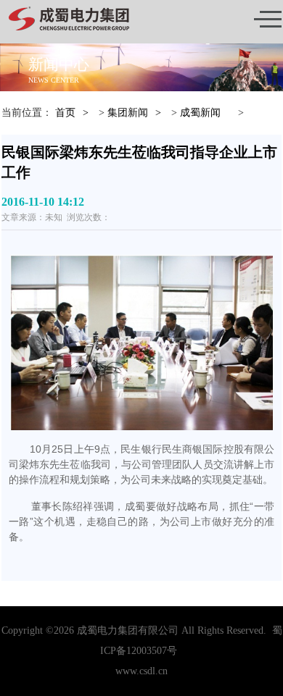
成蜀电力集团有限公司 (128, 630)
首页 (65, 112)
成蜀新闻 (200, 112)
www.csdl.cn (141, 671)
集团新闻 (127, 112)
